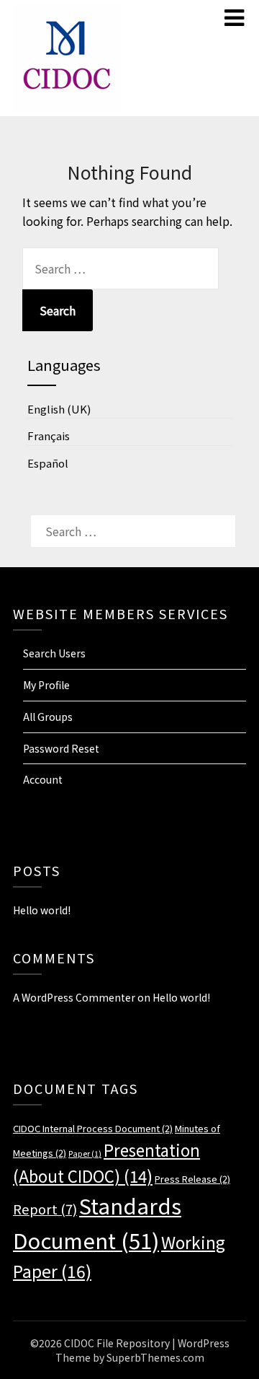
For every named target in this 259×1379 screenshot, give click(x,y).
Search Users (54, 653)
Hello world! (42, 910)
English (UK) (59, 408)
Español (47, 462)
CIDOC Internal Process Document (93, 1128)
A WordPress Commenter (74, 997)
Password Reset (61, 748)
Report (45, 1208)
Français (48, 435)
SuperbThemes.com (155, 1357)
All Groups (48, 716)
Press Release (192, 1179)
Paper (84, 1153)
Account (43, 779)
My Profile (46, 685)
